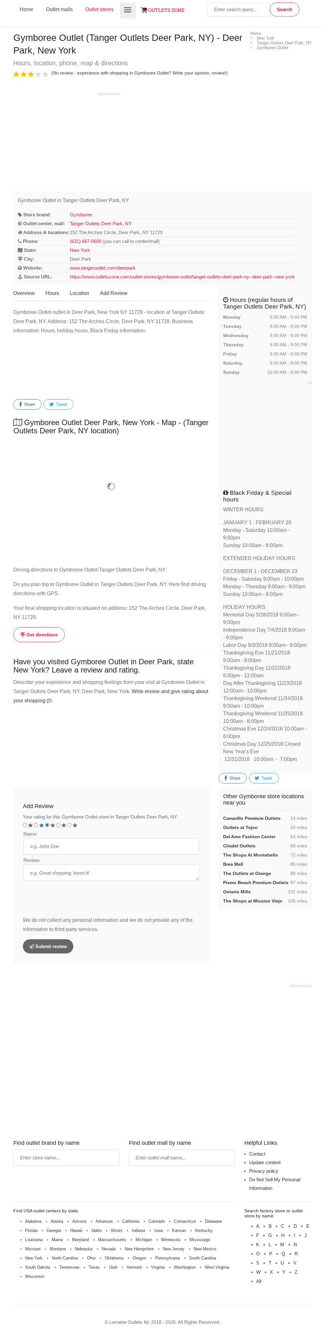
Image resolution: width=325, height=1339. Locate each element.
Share (29, 404)
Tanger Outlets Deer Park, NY (101, 223)
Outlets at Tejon (240, 827)
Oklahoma (114, 1258)
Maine (57, 1239)
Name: (30, 834)
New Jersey (173, 1249)
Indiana (138, 1230)
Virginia (158, 1267)
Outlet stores (99, 9)
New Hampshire (139, 1249)
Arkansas (104, 1221)
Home (26, 9)
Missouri (33, 1249)
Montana (58, 1249)
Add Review (114, 293)
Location (79, 293)
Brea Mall (233, 864)
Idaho (96, 1230)
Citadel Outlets (239, 845)
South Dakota (37, 1267)
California (130, 1221)
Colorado (157, 1221)
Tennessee (69, 1267)
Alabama (33, 1221)
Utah (113, 1267)
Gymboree (81, 214)
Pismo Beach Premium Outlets (256, 882)
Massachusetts (112, 1239)
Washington (185, 1267)
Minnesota (170, 1239)
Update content (265, 1162)
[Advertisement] (66, 140)
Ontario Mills (237, 891)
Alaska (56, 1221)
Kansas (179, 1230)
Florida (31, 1230)
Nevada (109, 1249)
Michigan (144, 1239)
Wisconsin (34, 1276)
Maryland (80, 1239)
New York (80, 250)
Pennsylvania (167, 1258)
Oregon (139, 1258)
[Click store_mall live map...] (111, 486)
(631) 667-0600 (85, 241)
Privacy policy (263, 1171)
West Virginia (217, 1267)
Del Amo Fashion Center (249, 836)
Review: (31, 860)
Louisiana (34, 1239)
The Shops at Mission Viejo (252, 900)
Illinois (117, 1230)
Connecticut (185, 1221)
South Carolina (202, 1258)
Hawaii (76, 1230)
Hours (52, 293)
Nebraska (83, 1249)
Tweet (61, 404)
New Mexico (205, 1249)
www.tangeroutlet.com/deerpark (103, 268)
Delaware (213, 1221)
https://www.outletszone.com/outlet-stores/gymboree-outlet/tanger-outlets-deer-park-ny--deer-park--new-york (182, 276)
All (258, 1281)
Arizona (79, 1221)
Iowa (158, 1230)
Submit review (50, 946)
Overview (24, 293)
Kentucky (204, 1230)
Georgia (54, 1230)
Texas (94, 1267)
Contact (257, 1154)
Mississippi (199, 1239)
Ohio (91, 1258)
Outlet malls (59, 9)
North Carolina (65, 1258)
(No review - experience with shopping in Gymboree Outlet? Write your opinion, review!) (139, 72)
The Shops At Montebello (250, 855)
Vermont (134, 1267)
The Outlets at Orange (247, 873)
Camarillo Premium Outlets (252, 818)
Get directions (41, 634)
